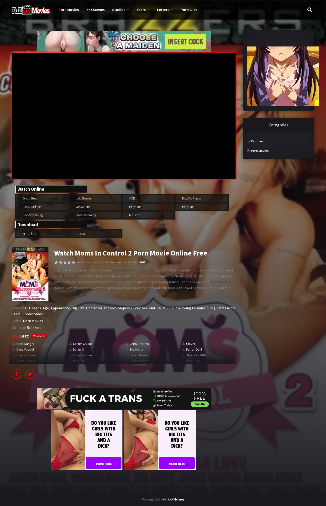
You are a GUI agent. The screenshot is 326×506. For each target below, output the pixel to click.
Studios (118, 9)
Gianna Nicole (26, 355)
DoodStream (31, 198)
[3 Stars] (65, 262)
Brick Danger (25, 344)
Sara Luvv (193, 361)
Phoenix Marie (139, 361)
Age (46, 308)
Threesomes (32, 314)
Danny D (78, 349)
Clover (190, 344)
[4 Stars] (69, 262)
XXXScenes (95, 9)
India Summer (82, 355)
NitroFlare (29, 233)
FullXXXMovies (172, 499)
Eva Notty (136, 349)
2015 (142, 262)
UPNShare (82, 206)
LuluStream (83, 198)
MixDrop (134, 215)
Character (94, 308)
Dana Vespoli (25, 349)
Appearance (60, 308)
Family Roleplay (117, 308)
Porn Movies (68, 9)
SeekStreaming (32, 215)
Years (141, 9)
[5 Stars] (73, 262)
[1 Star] (56, 262)
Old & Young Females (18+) (193, 308)
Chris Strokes (139, 344)
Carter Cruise (82, 344)
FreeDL (80, 233)
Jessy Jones (25, 361)
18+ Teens (33, 308)
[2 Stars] (60, 262)
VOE (131, 198)
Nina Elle (79, 361)
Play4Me (134, 206)
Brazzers (34, 327)
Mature (155, 308)
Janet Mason (139, 355)
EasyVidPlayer (191, 198)
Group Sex (139, 308)
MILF (166, 308)
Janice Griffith (196, 355)
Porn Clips (189, 9)
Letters (163, 9)
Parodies (257, 141)
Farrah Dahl (194, 349)
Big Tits (78, 308)
